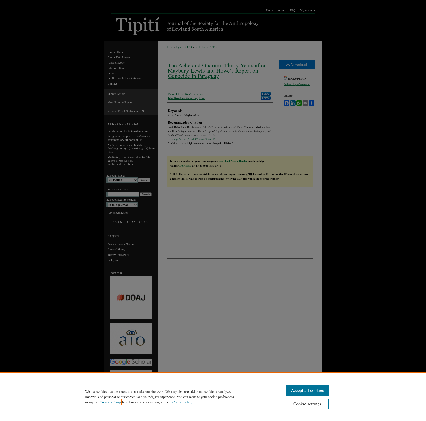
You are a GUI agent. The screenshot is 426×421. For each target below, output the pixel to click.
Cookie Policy (182, 402)
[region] (213, 396)
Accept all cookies (307, 390)
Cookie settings (110, 402)
